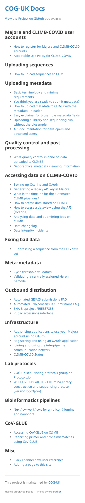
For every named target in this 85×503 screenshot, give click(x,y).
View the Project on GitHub (33, 18)
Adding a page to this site (32, 464)
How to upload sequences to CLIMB (39, 74)
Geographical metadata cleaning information (47, 166)
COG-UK (54, 482)
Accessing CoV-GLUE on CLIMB (36, 432)
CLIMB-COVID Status (29, 354)
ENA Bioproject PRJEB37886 (33, 308)
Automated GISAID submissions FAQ (40, 299)
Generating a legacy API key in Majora (41, 189)
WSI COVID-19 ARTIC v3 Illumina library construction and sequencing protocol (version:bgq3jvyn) (42, 386)
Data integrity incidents (31, 230)
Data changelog (25, 226)
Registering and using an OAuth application (46, 341)
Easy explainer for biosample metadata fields (47, 115)
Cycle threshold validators (33, 272)
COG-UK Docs (25, 8)
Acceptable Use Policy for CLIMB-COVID (42, 56)
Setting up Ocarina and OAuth (36, 184)
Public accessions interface (33, 313)
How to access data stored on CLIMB (40, 203)
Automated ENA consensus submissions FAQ (46, 304)
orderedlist (54, 491)
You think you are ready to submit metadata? (47, 101)
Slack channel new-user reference (38, 460)
